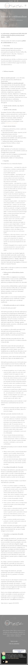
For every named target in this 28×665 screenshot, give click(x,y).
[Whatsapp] (3, 657)
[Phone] (3, 653)
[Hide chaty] (3, 661)
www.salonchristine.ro (6, 64)
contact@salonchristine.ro (7, 258)
